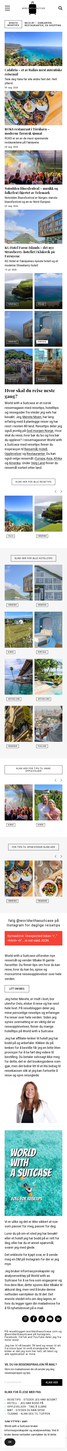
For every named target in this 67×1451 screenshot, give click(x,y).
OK (10, 1442)
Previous (56, 491)
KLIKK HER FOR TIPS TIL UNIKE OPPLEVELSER (33, 769)
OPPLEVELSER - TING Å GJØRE (27, 1406)
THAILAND (42, 746)
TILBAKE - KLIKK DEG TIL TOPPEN (28, 1413)
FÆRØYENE (12, 304)
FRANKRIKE (12, 746)
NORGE (11, 652)
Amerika (15, 463)
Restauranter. (36, 454)
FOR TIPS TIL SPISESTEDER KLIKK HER (33, 847)
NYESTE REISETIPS (13, 24)
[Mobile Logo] (33, 8)
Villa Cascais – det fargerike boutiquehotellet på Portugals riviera (43, 24)
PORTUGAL (42, 342)
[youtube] (50, 1319)
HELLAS (41, 304)
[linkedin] (58, 1319)
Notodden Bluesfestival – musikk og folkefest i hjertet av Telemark (31, 190)
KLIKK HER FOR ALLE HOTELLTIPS (33, 558)
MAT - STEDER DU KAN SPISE (26, 1410)
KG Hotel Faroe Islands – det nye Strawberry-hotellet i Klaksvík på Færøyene (30, 252)
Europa (40, 458)
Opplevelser (13, 454)
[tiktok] (41, 1319)
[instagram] (25, 1319)
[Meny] (7, 8)
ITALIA (10, 536)
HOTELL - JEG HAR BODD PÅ (25, 1403)
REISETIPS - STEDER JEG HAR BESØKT (32, 1399)
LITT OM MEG (16, 988)
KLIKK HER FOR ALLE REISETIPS (33, 482)
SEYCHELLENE (14, 699)
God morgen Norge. (40, 431)
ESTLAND (42, 379)
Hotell (43, 449)
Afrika (58, 458)
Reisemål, (31, 449)
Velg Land (38, 463)
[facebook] (33, 1319)
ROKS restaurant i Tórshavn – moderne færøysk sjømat (27, 131)
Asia (49, 458)
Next (60, 491)
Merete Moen (32, 417)
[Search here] (60, 8)
